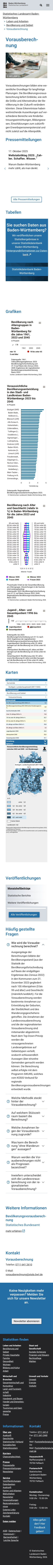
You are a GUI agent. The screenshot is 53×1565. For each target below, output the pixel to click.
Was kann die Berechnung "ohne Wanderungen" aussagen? (25, 1145)
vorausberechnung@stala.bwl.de (24, 1274)
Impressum (8, 1534)
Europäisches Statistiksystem (10, 1446)
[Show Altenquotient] (34, 627)
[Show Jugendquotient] (13, 627)
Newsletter (8, 1471)
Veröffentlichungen (12, 1481)
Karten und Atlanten (12, 1490)
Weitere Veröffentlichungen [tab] (23, 903)
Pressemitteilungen (12, 1468)
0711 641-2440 (40, 1435)
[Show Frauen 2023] (33, 579)
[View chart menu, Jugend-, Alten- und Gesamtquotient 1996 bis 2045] (44, 611)
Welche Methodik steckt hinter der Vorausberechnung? (26, 1101)
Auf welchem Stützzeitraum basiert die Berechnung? (26, 1116)
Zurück (5, 168)
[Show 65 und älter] (12, 354)
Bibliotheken (9, 1493)
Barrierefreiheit (10, 1537)
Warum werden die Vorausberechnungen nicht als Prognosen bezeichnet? (26, 1162)
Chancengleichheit (12, 1456)
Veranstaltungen (10, 1500)
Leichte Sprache (11, 1540)
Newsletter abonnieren (26, 1321)
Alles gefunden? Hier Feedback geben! (39, 1525)
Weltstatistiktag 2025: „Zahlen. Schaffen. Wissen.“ (25, 157)
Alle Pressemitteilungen (26, 199)
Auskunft (7, 1435)
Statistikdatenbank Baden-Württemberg (27, 271)
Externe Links (9, 1509)
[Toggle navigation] (47, 5)
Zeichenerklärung (11, 1512)
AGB (5, 1530)
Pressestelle (9, 1465)
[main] (26, 658)
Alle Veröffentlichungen (24, 915)
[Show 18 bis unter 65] (34, 351)
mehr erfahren (14, 1231)
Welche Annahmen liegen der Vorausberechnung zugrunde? (25, 1131)
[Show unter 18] (11, 351)
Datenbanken (9, 1484)
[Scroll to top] (46, 1558)
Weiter (48, 168)
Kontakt (6, 1516)
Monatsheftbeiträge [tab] (19, 888)
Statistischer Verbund (13, 1441)
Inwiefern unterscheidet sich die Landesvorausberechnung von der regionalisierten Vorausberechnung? (26, 1182)
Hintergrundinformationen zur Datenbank (27, 253)
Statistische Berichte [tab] (19, 896)
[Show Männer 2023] (34, 577)
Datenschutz (14, 1530)
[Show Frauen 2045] (12, 579)
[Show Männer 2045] (13, 577)
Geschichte (8, 1438)
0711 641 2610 (23, 1265)
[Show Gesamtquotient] (14, 629)
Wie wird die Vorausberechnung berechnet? (25, 944)
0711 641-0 (43, 1432)
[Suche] (41, 5)
